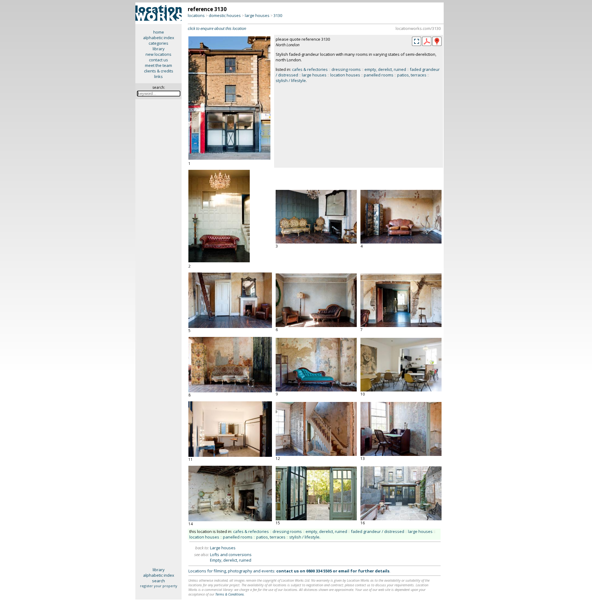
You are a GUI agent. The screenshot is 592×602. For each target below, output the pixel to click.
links (158, 76)
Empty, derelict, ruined (230, 560)
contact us (158, 60)
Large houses (223, 548)
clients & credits (158, 71)
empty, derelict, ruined (385, 69)
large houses (257, 15)
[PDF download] (426, 44)
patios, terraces (411, 75)
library (159, 48)
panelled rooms (378, 75)
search (158, 581)
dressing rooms (346, 69)
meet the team (158, 65)
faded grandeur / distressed (377, 531)
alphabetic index (158, 37)
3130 (277, 15)
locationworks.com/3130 (418, 28)
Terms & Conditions (229, 594)
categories (158, 43)
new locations (158, 54)
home (158, 32)
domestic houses (225, 15)
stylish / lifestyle (291, 80)
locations (196, 15)
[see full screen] (416, 41)
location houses (345, 75)
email (343, 571)
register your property (158, 586)
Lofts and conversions (231, 554)
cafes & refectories (310, 69)
